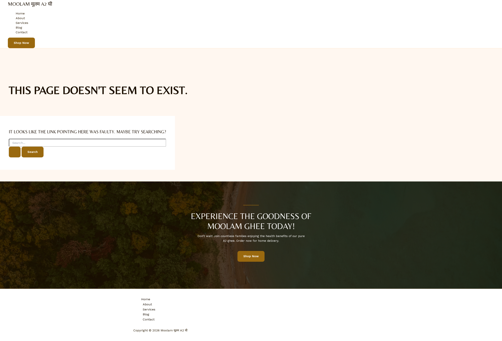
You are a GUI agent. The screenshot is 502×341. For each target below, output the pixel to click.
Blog (19, 27)
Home (20, 13)
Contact (21, 32)
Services (22, 23)
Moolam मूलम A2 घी (30, 4)
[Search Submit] (15, 152)
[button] (21, 43)
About (20, 18)
